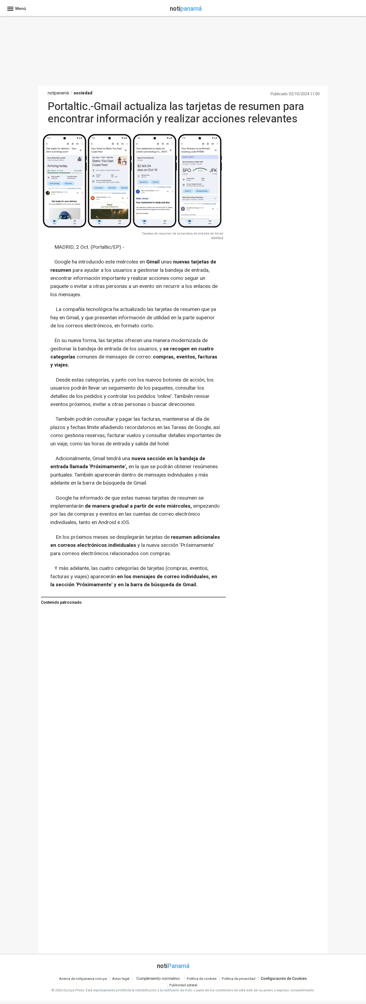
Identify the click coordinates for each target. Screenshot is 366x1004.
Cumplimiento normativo (158, 978)
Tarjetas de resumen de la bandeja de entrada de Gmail (182, 233)
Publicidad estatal (183, 985)
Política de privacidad (238, 978)
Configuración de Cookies (284, 978)
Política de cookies (201, 978)
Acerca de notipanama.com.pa (83, 978)
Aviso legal (120, 978)
